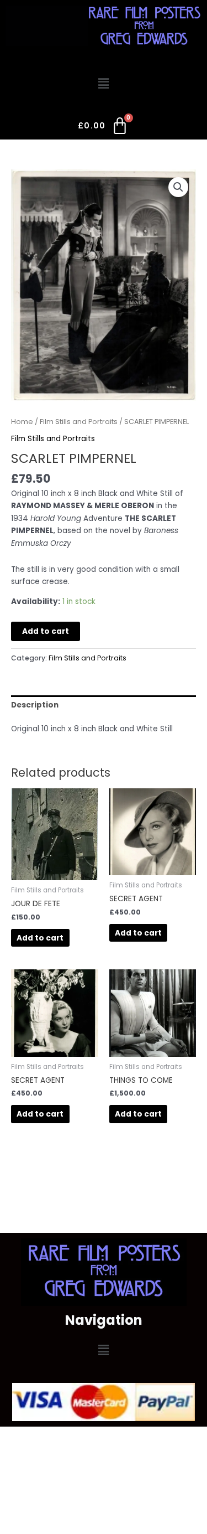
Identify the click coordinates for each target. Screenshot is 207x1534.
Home (22, 421)
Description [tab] (35, 705)
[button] (103, 84)
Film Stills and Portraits (79, 421)
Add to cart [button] (40, 938)
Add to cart (45, 631)
